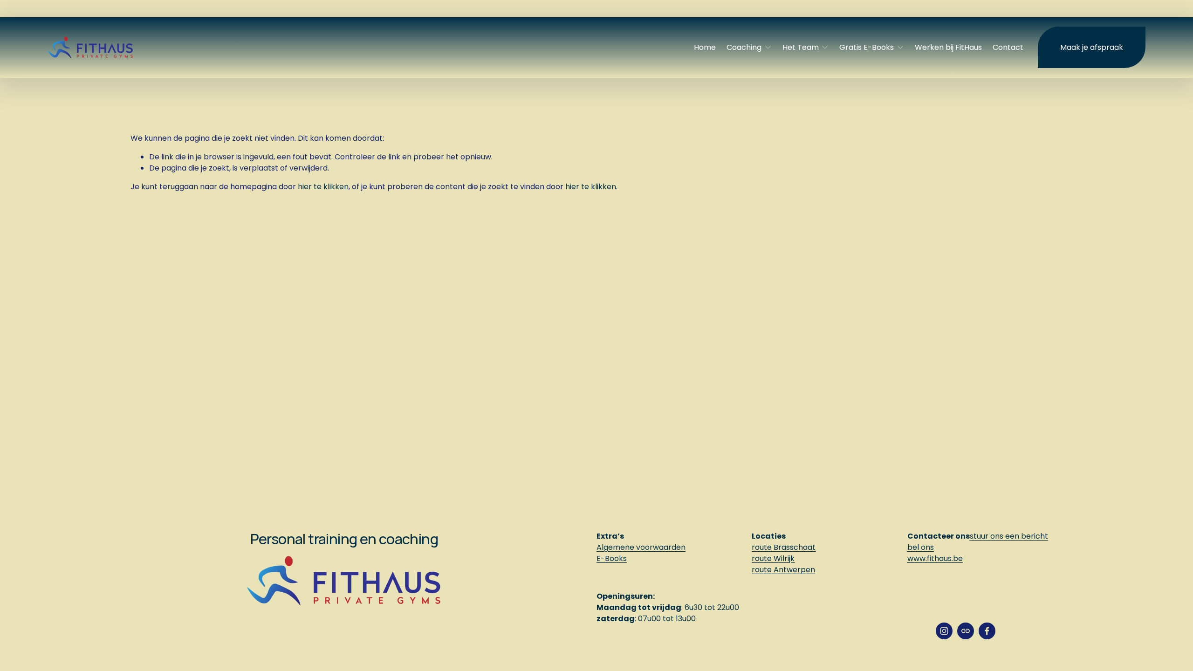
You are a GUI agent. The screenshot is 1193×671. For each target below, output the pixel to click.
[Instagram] (944, 631)
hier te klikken (323, 186)
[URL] (965, 631)
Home (705, 47)
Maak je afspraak (1091, 47)
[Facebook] (987, 631)
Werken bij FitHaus (948, 47)
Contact (1008, 47)
